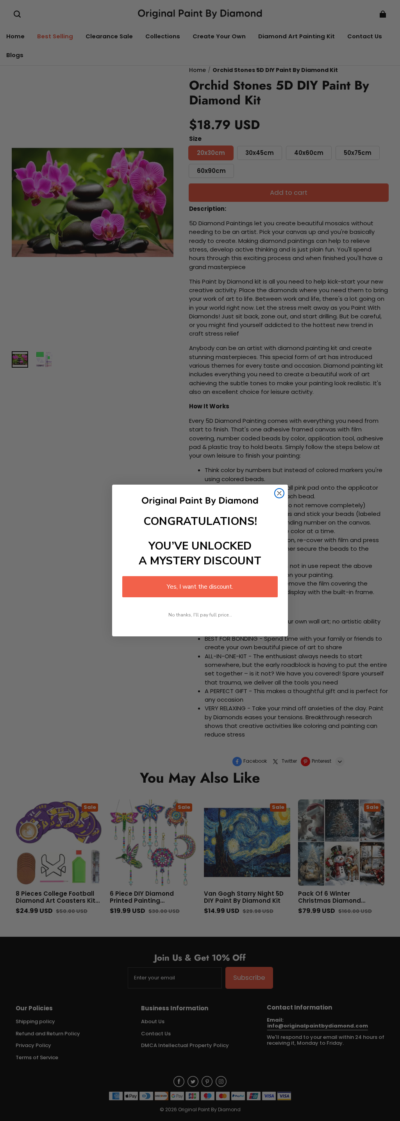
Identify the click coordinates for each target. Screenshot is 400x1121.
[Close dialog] (279, 493)
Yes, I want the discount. (200, 586)
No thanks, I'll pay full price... (200, 615)
